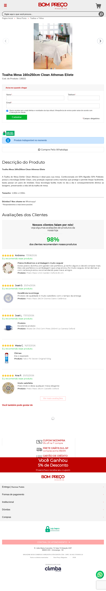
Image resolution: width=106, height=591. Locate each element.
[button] (51, 68)
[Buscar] (101, 14)
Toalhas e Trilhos (37, 18)
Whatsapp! (31, 201)
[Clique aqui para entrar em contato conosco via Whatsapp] (100, 575)
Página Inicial (7, 18)
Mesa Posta (22, 18)
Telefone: (72, 95)
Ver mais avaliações (53, 398)
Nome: (9, 95)
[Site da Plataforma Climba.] (53, 568)
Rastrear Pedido (17, 487)
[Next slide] (100, 41)
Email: (9, 103)
